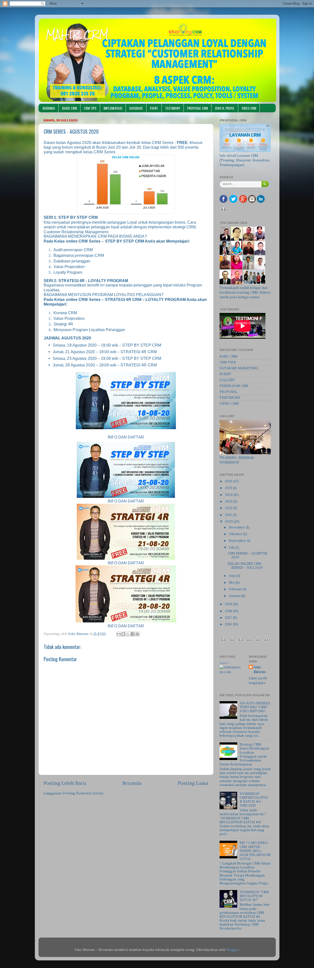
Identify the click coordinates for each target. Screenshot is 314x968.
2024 (229, 494)
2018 (229, 611)
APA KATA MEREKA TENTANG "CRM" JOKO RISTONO (255, 707)
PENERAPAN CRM (234, 386)
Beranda (132, 783)
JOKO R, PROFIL (225, 108)
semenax (224, 663)
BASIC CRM (69, 108)
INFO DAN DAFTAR (126, 501)
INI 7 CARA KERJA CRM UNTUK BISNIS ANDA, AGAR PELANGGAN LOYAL (255, 850)
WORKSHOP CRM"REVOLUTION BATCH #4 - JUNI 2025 (254, 799)
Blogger (232, 949)
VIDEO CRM (249, 108)
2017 (229, 617)
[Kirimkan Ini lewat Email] (118, 634)
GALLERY (227, 380)
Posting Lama (193, 783)
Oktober (236, 534)
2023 (229, 501)
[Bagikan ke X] (128, 634)
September (238, 540)
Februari (236, 589)
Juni (232, 575)
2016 (229, 624)
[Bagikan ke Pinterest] (137, 634)
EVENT (154, 108)
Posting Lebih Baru (64, 783)
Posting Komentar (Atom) (83, 793)
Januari (235, 596)
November (237, 527)
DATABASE (136, 108)
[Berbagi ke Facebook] (132, 634)
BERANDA (49, 108)
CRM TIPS (90, 108)
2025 (229, 488)
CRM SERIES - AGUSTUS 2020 (247, 555)
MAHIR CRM (77, 34)
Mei (232, 582)
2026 (229, 481)
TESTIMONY (172, 108)
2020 (229, 521)
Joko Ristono (260, 669)
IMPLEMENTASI (113, 108)
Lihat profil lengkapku (258, 680)
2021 (229, 515)
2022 (229, 508)
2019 (229, 604)
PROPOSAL (228, 391)
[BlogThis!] (123, 634)
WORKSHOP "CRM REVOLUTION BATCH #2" (254, 896)
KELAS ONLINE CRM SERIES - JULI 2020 (245, 565)
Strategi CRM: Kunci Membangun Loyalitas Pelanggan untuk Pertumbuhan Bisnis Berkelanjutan (244, 754)
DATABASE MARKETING (239, 368)
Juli (232, 547)
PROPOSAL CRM (197, 108)
